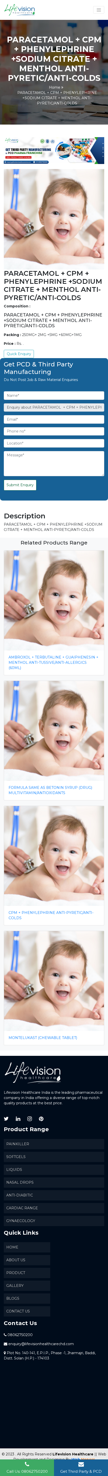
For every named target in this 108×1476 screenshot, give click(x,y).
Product (15, 1273)
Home (54, 87)
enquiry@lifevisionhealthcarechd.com (41, 1344)
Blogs (12, 1298)
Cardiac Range (22, 1208)
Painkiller (17, 1144)
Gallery (15, 1285)
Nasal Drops (20, 1182)
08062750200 (20, 1335)
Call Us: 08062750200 (27, 1471)
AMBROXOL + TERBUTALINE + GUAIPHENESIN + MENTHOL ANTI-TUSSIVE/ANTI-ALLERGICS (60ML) (53, 662)
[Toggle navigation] (98, 10)
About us (15, 1260)
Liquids (14, 1169)
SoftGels (16, 1157)
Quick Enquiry (19, 354)
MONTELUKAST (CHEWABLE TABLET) (43, 1037)
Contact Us (18, 1311)
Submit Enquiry (20, 485)
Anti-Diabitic (19, 1195)
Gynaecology (20, 1221)
